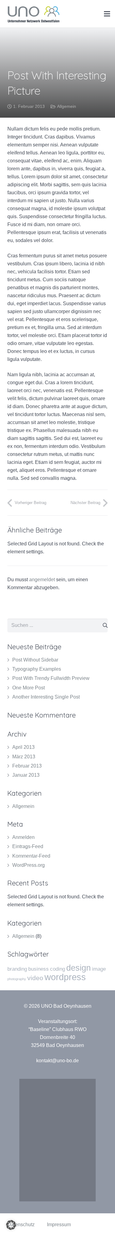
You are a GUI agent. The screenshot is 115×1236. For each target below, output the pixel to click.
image (99, 969)
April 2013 (23, 747)
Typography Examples (36, 669)
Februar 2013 (27, 765)
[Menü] (107, 13)
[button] (11, 1225)
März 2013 (23, 756)
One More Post (28, 687)
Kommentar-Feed (31, 856)
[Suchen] (105, 625)
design (78, 967)
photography (16, 979)
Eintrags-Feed (27, 846)
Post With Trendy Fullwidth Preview (51, 678)
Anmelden (23, 837)
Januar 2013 (26, 775)
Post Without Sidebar (35, 659)
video (35, 977)
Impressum (59, 1224)
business (38, 969)
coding (57, 969)
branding (17, 969)
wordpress (65, 977)
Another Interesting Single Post (46, 697)
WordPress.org (28, 865)
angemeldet (42, 579)
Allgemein (66, 106)
